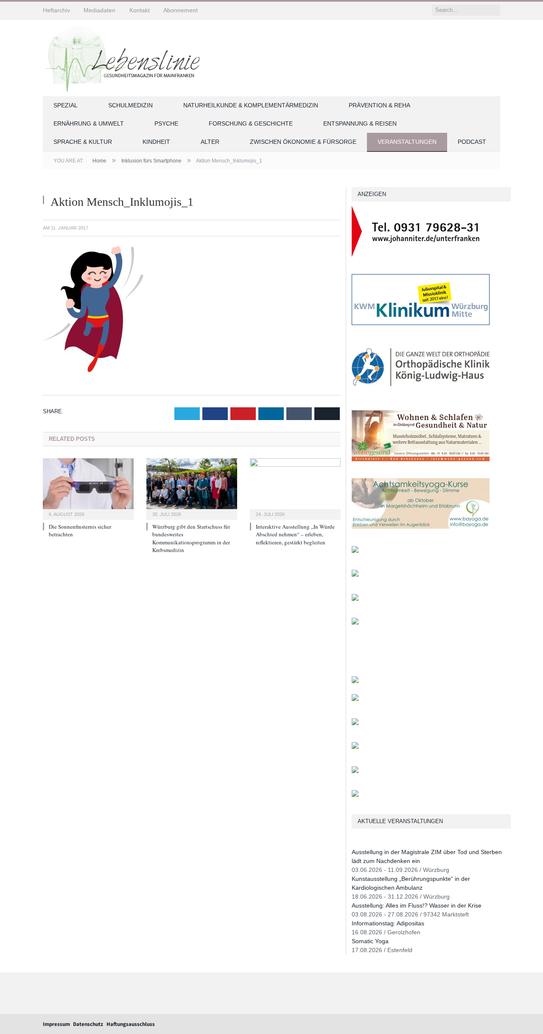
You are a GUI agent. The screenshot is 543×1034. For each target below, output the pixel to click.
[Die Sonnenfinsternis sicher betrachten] (88, 488)
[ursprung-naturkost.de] (355, 747)
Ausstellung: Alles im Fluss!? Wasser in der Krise (416, 905)
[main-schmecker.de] (355, 599)
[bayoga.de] (421, 527)
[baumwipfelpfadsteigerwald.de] (355, 771)
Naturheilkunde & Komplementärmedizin (250, 105)
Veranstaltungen (407, 141)
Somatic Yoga (370, 941)
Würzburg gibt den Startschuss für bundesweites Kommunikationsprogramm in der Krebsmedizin (191, 538)
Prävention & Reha (379, 105)
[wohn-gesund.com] (421, 459)
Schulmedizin (130, 105)
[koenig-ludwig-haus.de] (421, 391)
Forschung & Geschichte (251, 123)
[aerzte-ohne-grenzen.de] (355, 551)
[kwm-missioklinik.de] (421, 323)
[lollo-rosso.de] (355, 699)
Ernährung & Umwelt (88, 123)
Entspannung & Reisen (360, 123)
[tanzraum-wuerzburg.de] (355, 723)
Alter (210, 141)
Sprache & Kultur (82, 141)
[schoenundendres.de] (355, 622)
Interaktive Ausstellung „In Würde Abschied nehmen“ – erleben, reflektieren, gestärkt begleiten (295, 534)
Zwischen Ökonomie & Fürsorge (303, 141)
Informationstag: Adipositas (388, 923)
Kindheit (156, 141)
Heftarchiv (56, 10)
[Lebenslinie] (125, 56)
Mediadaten (99, 10)
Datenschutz (88, 1024)
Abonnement (180, 10)
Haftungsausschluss (130, 1024)
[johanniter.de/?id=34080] (421, 255)
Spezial (65, 105)
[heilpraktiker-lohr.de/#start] (355, 795)
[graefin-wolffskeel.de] (355, 575)
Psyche (166, 123)
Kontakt (139, 10)
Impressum (56, 1024)
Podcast (472, 141)
